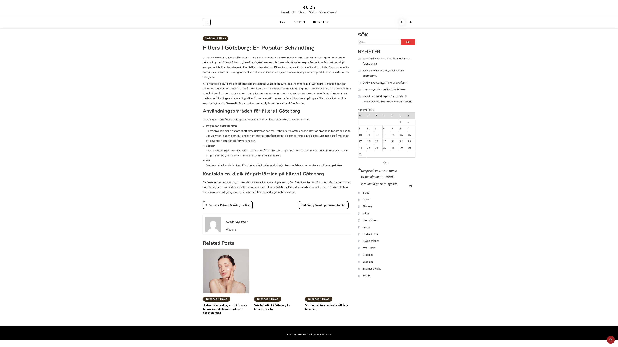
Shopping (368, 261)
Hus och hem (370, 220)
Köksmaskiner (371, 241)
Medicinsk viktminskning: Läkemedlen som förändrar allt (387, 61)
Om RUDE (300, 22)
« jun (385, 162)
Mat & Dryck (369, 247)
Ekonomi (367, 206)
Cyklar (366, 199)
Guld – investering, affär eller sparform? (385, 82)
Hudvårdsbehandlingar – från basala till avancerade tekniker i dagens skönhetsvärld (225, 309)
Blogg (366, 192)
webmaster (237, 222)
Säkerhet (368, 254)
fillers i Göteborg (313, 83)
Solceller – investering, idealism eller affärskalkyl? (384, 73)
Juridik (366, 227)
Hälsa (366, 213)
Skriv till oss (321, 22)
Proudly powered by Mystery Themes (309, 334)
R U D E (309, 7)
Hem (283, 22)
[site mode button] (402, 22)
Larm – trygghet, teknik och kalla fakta (384, 89)
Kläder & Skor (370, 234)
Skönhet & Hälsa (215, 38)
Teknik (366, 275)
